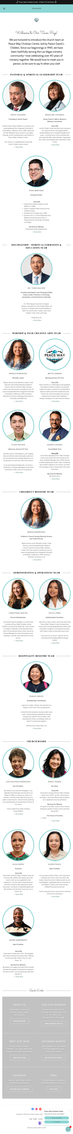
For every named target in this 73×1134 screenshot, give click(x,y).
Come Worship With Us (53, 1023)
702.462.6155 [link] (36, 8)
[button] (5, 8)
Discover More (19, 1021)
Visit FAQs (54, 1089)
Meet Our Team (19, 1057)
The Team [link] (33, 1119)
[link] (36, 19)
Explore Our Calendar (19, 1089)
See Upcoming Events (53, 1057)
